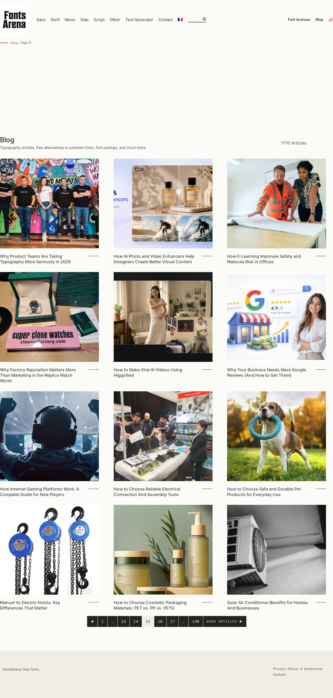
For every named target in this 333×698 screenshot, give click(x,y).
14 (135, 621)
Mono (70, 19)
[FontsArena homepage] (14, 19)
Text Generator (139, 19)
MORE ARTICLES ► (225, 621)
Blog (319, 19)
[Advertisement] (166, 91)
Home (4, 43)
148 (195, 621)
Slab (84, 19)
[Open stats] (330, 19)
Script (99, 19)
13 (123, 621)
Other (115, 19)
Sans (41, 19)
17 (172, 621)
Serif (55, 19)
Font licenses (299, 19)
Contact (165, 19)
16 (160, 621)
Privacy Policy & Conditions (297, 668)
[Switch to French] (180, 19)
